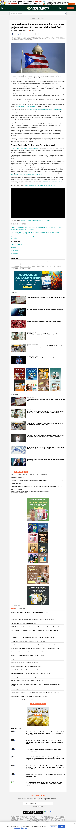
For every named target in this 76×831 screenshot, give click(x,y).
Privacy (41, 816)
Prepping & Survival (58, 17)
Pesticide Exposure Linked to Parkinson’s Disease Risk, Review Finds (27, 680)
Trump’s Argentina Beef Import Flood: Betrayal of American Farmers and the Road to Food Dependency (35, 692)
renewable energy (52, 38)
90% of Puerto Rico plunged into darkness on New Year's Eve (27, 174)
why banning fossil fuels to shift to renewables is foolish (40, 185)
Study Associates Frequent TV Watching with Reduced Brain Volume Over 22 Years (30, 673)
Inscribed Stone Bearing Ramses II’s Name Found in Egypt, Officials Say (27, 655)
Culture (25, 17)
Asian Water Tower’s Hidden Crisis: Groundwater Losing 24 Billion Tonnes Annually (30, 669)
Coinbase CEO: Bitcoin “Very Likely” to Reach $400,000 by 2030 (26, 666)
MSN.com (13, 247)
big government (17, 37)
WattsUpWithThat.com (16, 244)
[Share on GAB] (31, 34)
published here (35, 820)
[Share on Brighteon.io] (15, 34)
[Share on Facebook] (18, 34)
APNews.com (14, 250)
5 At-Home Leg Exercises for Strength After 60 (22, 689)
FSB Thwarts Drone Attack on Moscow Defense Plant (23, 623)
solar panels (14, 39)
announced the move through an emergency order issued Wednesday (44, 109)
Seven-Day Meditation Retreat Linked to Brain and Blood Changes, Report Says (29, 616)
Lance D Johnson (36, 320)
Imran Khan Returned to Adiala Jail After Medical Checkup (24, 662)
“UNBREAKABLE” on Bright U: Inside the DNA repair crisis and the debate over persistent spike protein (35, 648)
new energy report (18, 38)
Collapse (16, 21)
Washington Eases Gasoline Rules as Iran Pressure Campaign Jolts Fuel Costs (29, 641)
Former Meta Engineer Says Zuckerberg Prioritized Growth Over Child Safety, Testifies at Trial (33, 644)
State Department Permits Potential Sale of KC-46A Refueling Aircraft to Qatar (29, 612)
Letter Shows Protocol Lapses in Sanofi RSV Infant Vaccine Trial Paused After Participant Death (33, 637)
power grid (29, 38)
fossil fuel (58, 37)
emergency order (52, 37)
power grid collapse (36, 38)
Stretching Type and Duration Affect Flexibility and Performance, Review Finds (29, 696)
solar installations (60, 38)
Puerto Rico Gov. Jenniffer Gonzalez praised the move (25, 148)
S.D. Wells (35, 332)
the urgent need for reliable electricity (53, 181)
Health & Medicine (34, 17)
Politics (19, 17)
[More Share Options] (37, 34)
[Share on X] (21, 34)
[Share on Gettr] (34, 34)
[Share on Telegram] (25, 34)
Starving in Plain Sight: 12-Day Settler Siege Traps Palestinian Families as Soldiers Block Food (32, 619)
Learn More (53, 826)
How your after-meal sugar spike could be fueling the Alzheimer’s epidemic (28, 659)
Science (33, 18)
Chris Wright (24, 37)
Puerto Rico (44, 38)
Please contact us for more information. (19, 492)
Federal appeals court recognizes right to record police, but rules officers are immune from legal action (34, 630)
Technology (41, 18)
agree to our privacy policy (20, 828)
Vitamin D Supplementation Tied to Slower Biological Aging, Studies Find (28, 699)
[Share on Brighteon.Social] (12, 34)
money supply (33, 264)
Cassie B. (34, 308)
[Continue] (51, 803)
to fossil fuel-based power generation (25, 106)
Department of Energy (37, 37)
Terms (44, 816)
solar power (19, 39)
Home (13, 17)
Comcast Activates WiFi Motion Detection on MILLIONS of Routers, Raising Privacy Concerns (32, 634)
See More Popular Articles (38, 703)
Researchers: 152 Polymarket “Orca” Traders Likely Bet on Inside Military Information (30, 651)
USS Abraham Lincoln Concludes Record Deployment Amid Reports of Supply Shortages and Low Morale (35, 626)
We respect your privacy (38, 806)
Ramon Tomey (22, 30)
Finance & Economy (46, 17)
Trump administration (28, 39)
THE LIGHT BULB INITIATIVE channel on (35, 220)
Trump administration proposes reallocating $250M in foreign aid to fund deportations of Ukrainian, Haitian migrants (45, 346)
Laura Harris (35, 344)
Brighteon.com (14, 253)
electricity (45, 37)
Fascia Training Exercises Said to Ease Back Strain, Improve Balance (26, 677)
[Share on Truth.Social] (28, 34)
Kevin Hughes (35, 356)
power (24, 38)
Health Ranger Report (16, 728)
